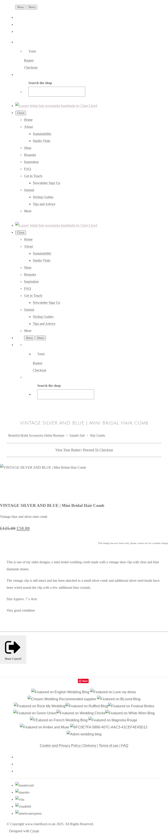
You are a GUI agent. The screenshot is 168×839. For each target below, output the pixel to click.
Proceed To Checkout (98, 450)
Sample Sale (77, 435)
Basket (28, 60)
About (28, 127)
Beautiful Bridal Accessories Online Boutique (36, 435)
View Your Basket (67, 450)
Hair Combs (97, 435)
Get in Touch (33, 176)
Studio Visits (41, 141)
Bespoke (30, 155)
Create (34, 831)
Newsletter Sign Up (46, 183)
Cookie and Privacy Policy (61, 745)
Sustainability (42, 134)
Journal (29, 190)
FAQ (27, 169)
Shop (27, 148)
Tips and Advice (44, 204)
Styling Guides (43, 197)
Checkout (30, 67)
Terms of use (109, 745)
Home (28, 120)
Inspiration (31, 162)
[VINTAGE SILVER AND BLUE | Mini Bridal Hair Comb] (7, 481)
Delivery (90, 745)
